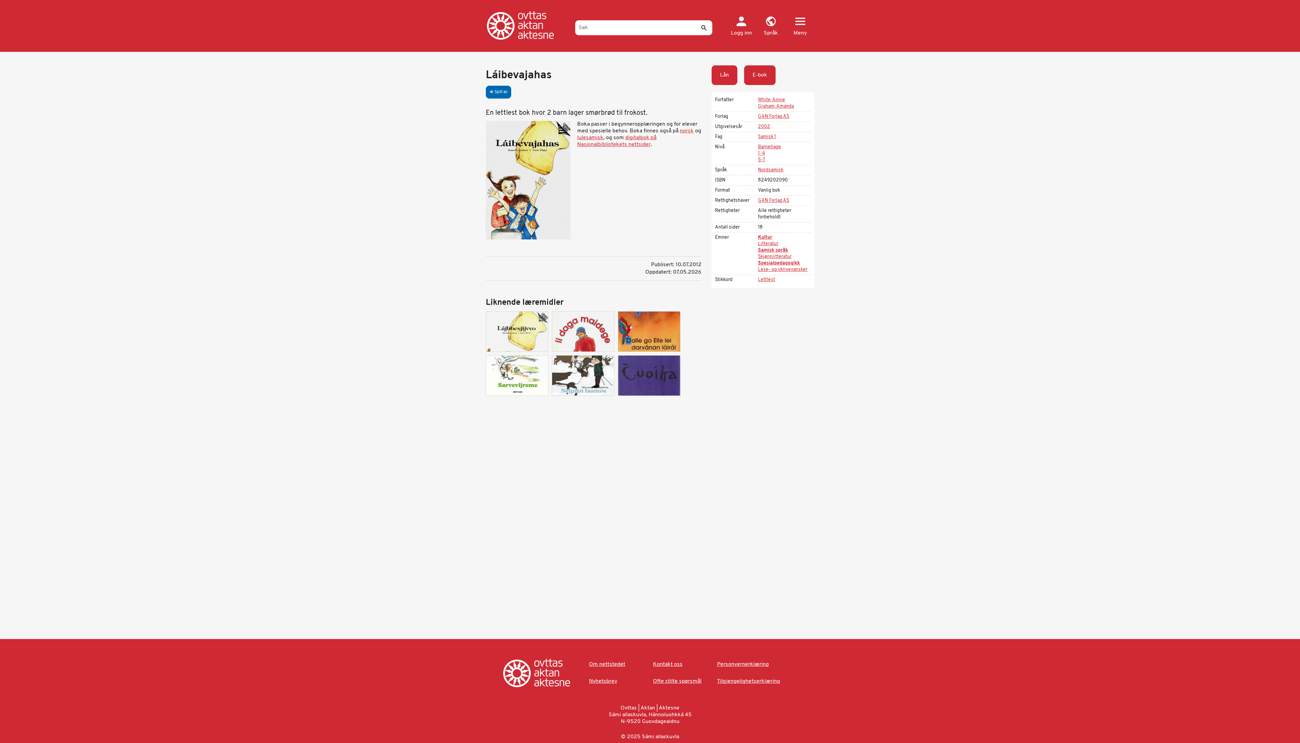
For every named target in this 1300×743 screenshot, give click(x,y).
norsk (687, 131)
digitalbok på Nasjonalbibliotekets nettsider (616, 141)
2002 (764, 127)
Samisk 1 (767, 137)
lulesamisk (590, 137)
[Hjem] (527, 25)
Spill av (498, 92)
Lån (724, 75)
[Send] (704, 28)
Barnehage (769, 147)
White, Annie (771, 100)
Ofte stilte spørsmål (677, 681)
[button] (771, 26)
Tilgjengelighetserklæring (748, 681)
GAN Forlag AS (773, 116)
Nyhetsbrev (603, 681)
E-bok (760, 75)
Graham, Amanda (776, 106)
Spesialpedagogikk (779, 263)
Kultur (765, 237)
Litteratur (768, 244)
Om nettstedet (607, 664)
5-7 (761, 160)
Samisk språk (773, 250)
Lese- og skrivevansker (782, 270)
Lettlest (766, 280)
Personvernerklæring (743, 664)
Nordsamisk (770, 170)
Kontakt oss (667, 664)
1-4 (761, 153)
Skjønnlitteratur (775, 257)
